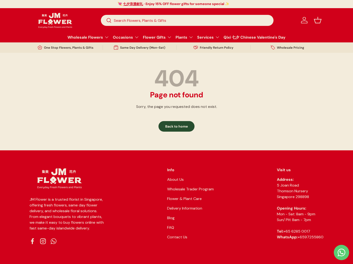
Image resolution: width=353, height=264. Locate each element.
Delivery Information (184, 208)
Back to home (176, 126)
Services (205, 37)
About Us (175, 179)
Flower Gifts (154, 37)
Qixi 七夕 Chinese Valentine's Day (255, 37)
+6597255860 (310, 237)
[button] (317, 20)
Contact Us (177, 237)
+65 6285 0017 (296, 231)
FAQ (170, 227)
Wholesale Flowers (85, 37)
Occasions (123, 37)
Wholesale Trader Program (190, 189)
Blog (171, 217)
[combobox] (187, 20)
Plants (181, 37)
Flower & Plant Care (184, 198)
